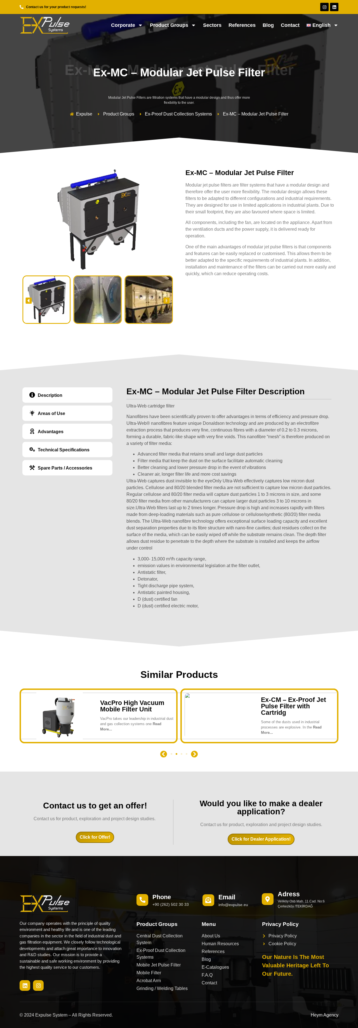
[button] (28, 300)
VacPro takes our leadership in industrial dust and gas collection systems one (136, 723)
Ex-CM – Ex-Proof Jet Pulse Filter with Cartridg (293, 706)
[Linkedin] (334, 7)
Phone (161, 896)
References (242, 25)
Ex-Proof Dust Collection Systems (178, 114)
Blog (268, 25)
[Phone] (142, 900)
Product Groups (169, 25)
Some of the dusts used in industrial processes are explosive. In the (291, 727)
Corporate (123, 25)
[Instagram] (324, 7)
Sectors (212, 25)
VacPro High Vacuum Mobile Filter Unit (132, 706)
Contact (290, 25)
